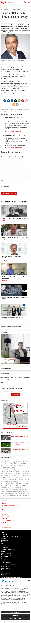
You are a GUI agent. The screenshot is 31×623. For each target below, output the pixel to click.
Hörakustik (14, 481)
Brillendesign (10, 465)
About (3, 507)
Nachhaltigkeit (21, 487)
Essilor (14, 475)
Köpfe (7, 111)
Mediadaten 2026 (6, 512)
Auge (3, 461)
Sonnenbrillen (23, 491)
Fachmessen (7, 477)
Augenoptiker (12, 109)
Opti (13, 489)
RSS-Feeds (5, 510)
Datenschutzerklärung (14, 391)
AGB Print (5, 523)
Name (2, 180)
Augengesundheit (17, 461)
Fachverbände (8, 479)
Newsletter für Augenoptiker (10, 505)
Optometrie (21, 489)
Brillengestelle (21, 465)
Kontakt (4, 503)
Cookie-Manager (6, 527)
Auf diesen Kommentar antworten (13, 131)
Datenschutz (5, 516)
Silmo (15, 491)
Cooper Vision (8, 473)
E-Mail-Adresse (5, 186)
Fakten (19, 479)
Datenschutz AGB (7, 525)
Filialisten (6, 481)
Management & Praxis (8, 564)
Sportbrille (5, 493)
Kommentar (4, 160)
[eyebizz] (7, 2)
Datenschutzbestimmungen (9, 197)
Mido (28, 485)
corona (16, 473)
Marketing (20, 485)
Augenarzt (9, 461)
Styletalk (13, 493)
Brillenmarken (10, 471)
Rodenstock (9, 491)
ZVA (27, 495)
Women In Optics (12, 495)
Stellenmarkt (6, 573)
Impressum (5, 514)
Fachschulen (18, 477)
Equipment (7, 475)
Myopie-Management (7, 487)
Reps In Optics (13, 111)
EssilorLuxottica (22, 475)
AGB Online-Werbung (8, 520)
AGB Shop (5, 518)
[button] (25, 2)
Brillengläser (8, 467)
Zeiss (22, 495)
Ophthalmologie (5, 489)
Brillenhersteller (21, 109)
